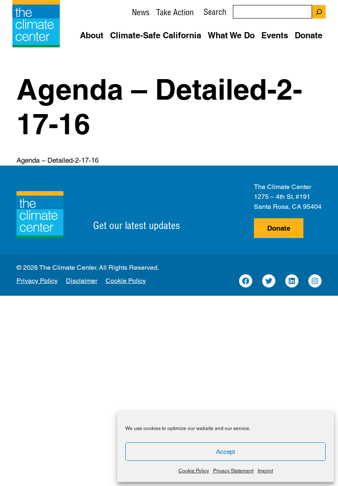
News (141, 12)
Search (215, 12)
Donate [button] (308, 35)
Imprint (265, 471)
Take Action (175, 12)
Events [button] (274, 35)
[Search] (319, 12)
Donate (278, 228)
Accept (225, 451)
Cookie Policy (193, 471)
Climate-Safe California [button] (155, 35)
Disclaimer (81, 281)
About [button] (91, 35)
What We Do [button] (231, 35)
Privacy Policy (37, 281)
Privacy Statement (233, 471)
